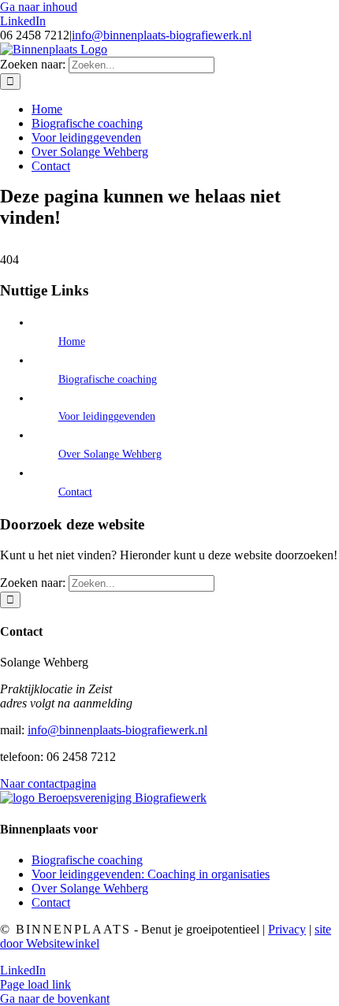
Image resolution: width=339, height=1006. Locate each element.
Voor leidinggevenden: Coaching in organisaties (151, 874)
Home (71, 341)
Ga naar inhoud (38, 6)
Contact (75, 492)
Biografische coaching (107, 379)
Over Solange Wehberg (110, 454)
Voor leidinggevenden (106, 416)
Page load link (35, 984)
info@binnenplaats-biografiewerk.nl (161, 35)
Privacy (287, 929)
